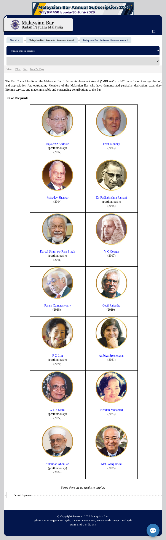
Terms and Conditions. (83, 524)
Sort (25, 69)
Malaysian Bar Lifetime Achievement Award (105, 40)
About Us (14, 40)
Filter (18, 69)
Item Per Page (37, 69)
